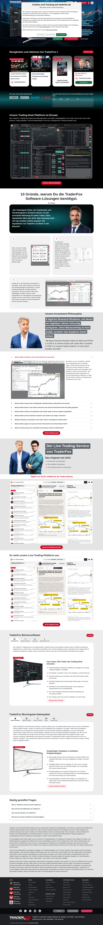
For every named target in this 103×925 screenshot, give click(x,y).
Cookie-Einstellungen (44, 27)
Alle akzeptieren (61, 34)
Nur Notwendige (51, 34)
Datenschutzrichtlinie (51, 30)
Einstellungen (41, 34)
